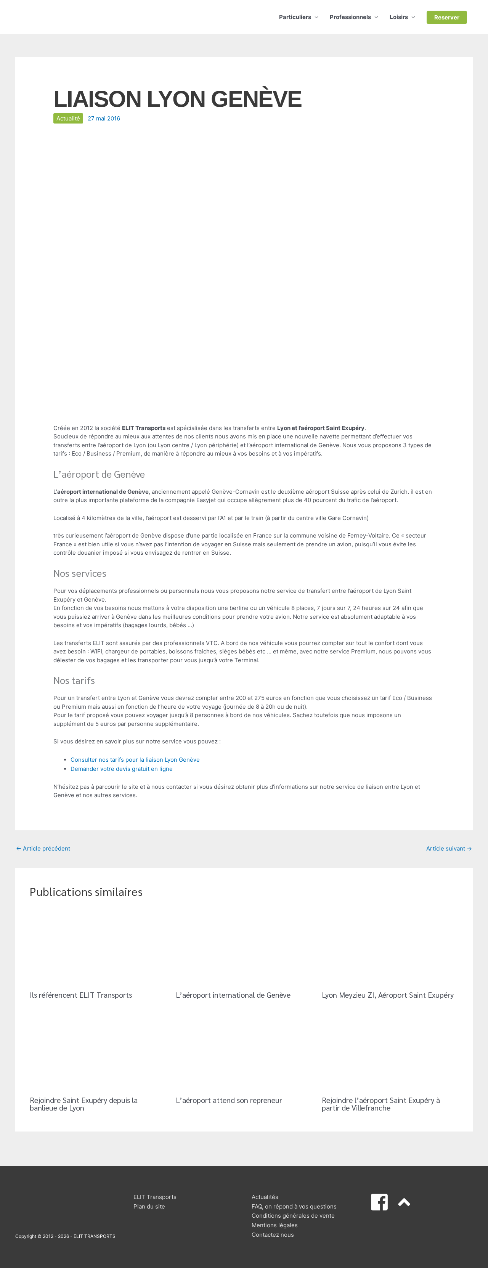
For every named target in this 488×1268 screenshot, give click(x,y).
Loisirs (399, 17)
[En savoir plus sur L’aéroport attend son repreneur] (244, 1051)
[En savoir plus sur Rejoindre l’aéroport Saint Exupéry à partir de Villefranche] (390, 1051)
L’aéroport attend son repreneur (229, 1100)
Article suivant (449, 848)
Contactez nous (273, 1234)
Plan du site (149, 1206)
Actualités (265, 1197)
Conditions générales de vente (293, 1215)
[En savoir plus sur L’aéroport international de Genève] (244, 946)
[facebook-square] (382, 1202)
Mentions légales (275, 1225)
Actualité (68, 118)
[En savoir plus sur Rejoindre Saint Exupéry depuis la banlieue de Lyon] (98, 1051)
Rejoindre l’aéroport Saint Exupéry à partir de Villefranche (381, 1103)
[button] (447, 17)
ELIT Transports (155, 1197)
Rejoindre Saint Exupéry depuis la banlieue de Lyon (84, 1103)
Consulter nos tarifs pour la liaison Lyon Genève (135, 759)
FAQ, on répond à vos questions (294, 1206)
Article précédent (43, 848)
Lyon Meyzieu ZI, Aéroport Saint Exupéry (388, 995)
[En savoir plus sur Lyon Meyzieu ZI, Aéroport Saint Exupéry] (390, 946)
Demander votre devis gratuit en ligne (122, 768)
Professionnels (350, 17)
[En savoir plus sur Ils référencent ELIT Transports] (98, 946)
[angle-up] (407, 1202)
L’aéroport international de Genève (233, 995)
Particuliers (295, 17)
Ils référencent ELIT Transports (81, 995)
